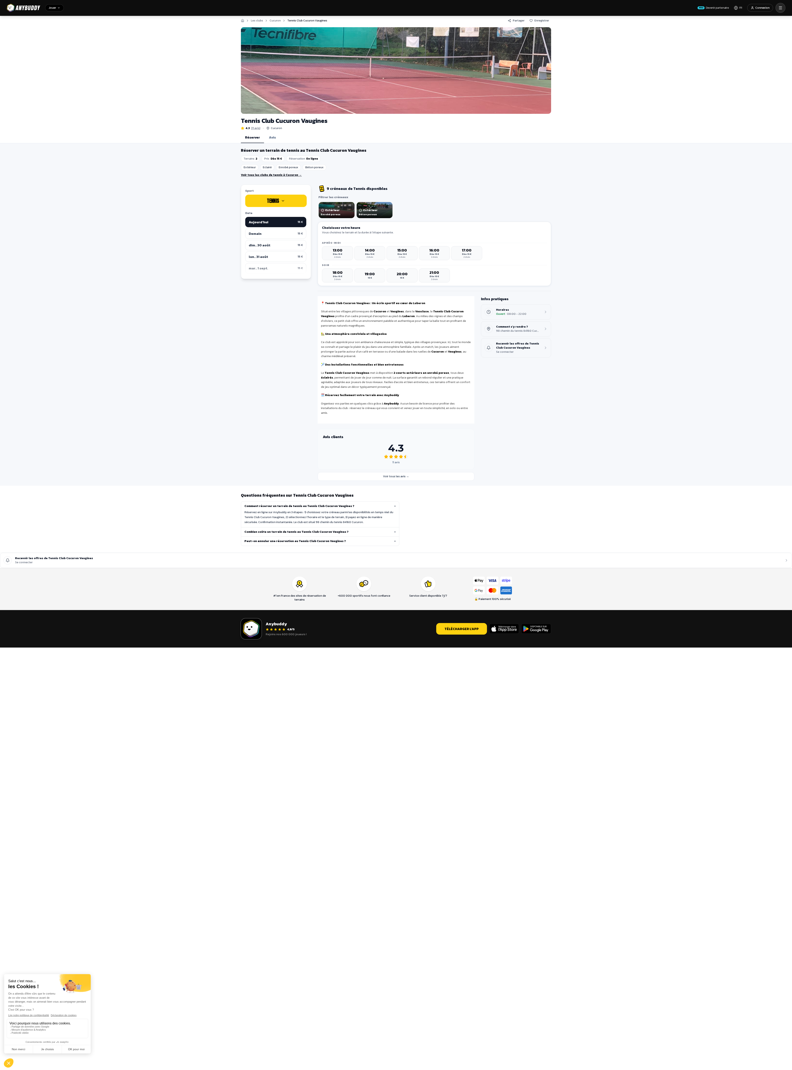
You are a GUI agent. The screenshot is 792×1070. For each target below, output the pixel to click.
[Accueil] (242, 20)
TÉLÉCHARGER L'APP (461, 628)
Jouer (52, 8)
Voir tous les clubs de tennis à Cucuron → (271, 175)
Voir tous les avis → (396, 476)
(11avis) (255, 128)
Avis (272, 137)
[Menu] (780, 8)
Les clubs (257, 21)
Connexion (762, 8)
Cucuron (275, 21)
